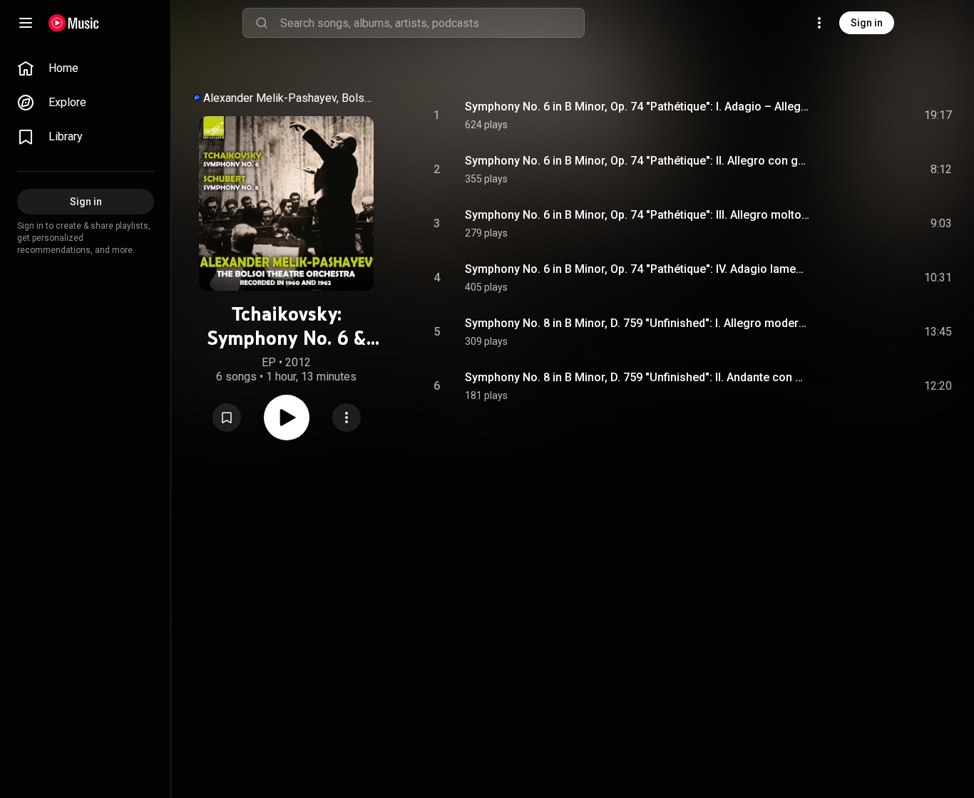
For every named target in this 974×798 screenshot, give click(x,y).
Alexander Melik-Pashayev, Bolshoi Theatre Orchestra (290, 98)
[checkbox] (941, 115)
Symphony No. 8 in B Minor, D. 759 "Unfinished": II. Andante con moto (638, 377)
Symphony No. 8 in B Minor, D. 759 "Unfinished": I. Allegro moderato (638, 323)
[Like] (833, 115)
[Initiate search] (261, 22)
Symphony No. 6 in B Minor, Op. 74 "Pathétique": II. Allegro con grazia (638, 160)
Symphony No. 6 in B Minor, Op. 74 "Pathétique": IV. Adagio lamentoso (638, 269)
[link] (85, 68)
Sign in (867, 22)
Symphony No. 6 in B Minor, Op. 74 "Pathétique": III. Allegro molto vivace (638, 215)
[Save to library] (226, 417)
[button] (226, 417)
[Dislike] (860, 115)
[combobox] (432, 23)
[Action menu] (346, 417)
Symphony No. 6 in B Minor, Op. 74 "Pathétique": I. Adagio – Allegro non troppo (638, 106)
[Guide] (25, 22)
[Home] (73, 22)
